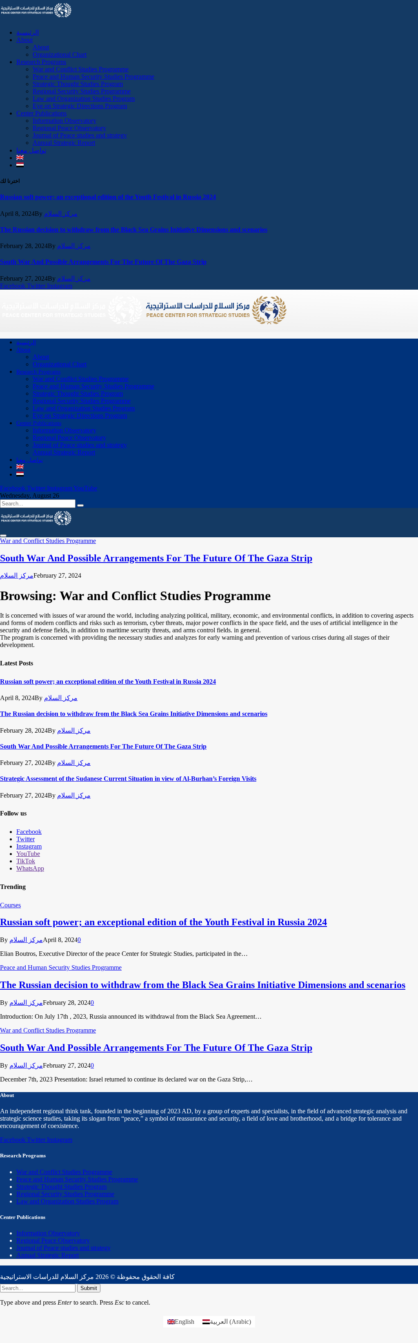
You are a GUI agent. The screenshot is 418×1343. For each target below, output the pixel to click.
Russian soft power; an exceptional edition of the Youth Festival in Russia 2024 (108, 196)
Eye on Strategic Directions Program (80, 105)
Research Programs (41, 61)
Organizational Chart (60, 54)
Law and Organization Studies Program (84, 98)
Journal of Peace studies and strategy (80, 135)
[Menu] (3, 535)
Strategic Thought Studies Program (78, 83)
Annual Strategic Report (64, 142)
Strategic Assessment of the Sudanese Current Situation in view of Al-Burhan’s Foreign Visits (128, 778)
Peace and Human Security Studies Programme (93, 76)
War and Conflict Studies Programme (81, 69)
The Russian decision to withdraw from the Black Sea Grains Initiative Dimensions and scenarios (133, 229)
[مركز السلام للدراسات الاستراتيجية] (144, 328)
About (24, 39)
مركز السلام (61, 213)
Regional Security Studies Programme (82, 91)
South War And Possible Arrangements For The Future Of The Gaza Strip (103, 261)
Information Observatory (64, 120)
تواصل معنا (31, 150)
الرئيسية (27, 32)
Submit (88, 1288)
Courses (10, 905)
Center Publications (41, 113)
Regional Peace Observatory (69, 127)
